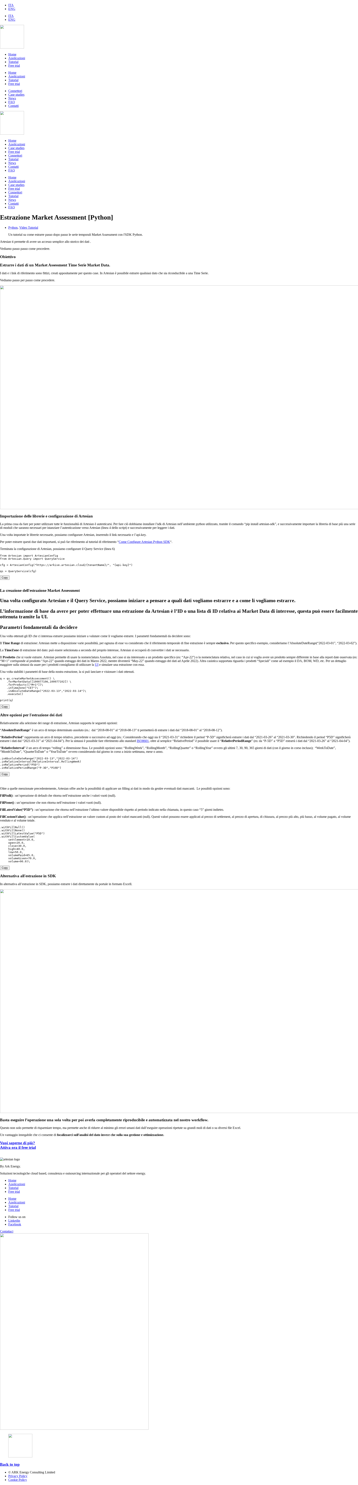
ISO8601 (143, 741)
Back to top (10, 1464)
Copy (5, 577)
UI (96, 664)
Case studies (16, 148)
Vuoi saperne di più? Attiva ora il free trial (18, 1145)
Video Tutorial (28, 227)
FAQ (11, 170)
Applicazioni (16, 58)
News (12, 163)
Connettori (15, 155)
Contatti (13, 166)
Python (13, 227)
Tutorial (13, 62)
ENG (11, 9)
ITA (11, 5)
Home (12, 54)
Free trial (14, 65)
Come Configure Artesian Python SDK (144, 542)
